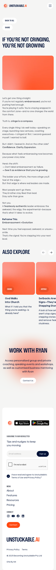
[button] (50, 6)
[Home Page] (15, 5)
